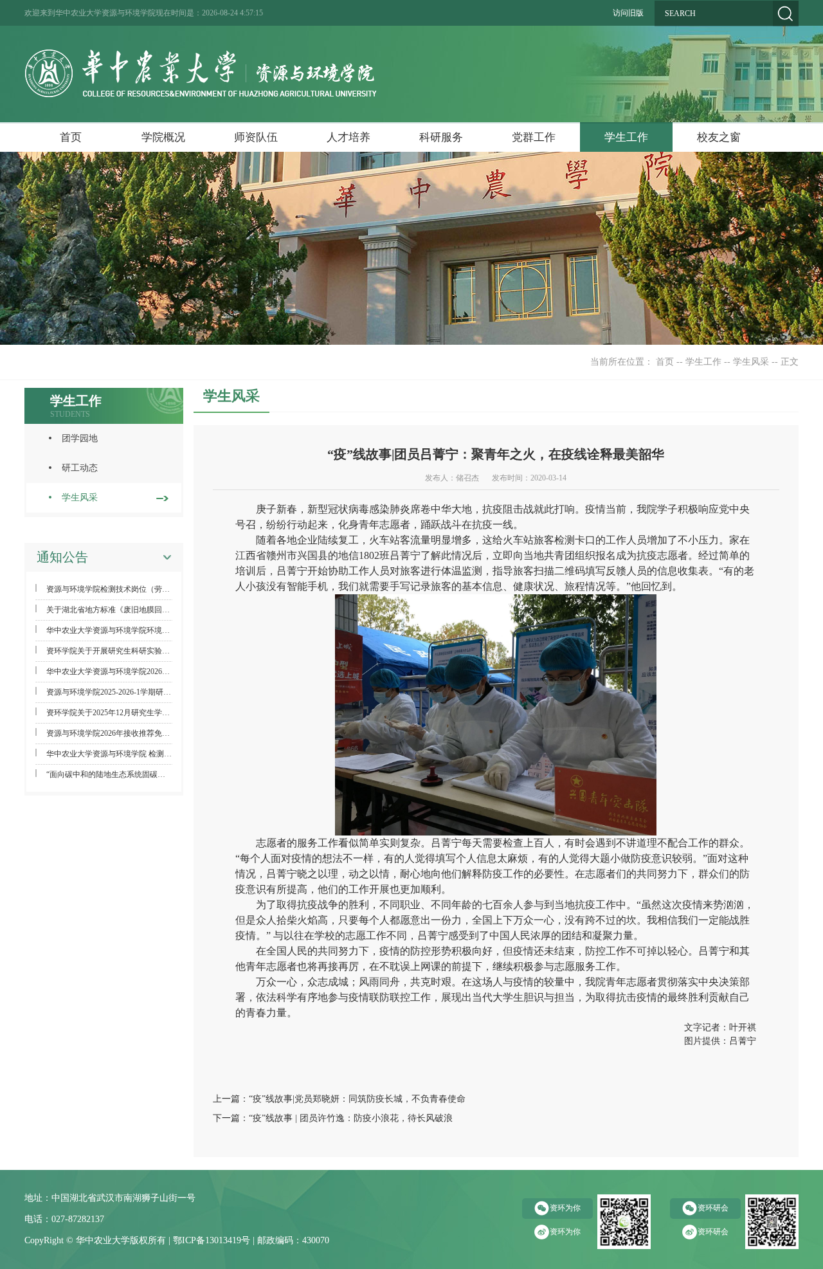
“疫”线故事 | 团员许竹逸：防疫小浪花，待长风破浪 (351, 1118)
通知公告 (62, 557)
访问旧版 (628, 12)
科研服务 (441, 137)
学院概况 (163, 137)
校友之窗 (719, 137)
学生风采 (751, 362)
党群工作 (534, 137)
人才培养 (348, 137)
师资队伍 (256, 137)
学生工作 (626, 137)
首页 (71, 137)
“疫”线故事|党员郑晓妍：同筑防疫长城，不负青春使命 (357, 1099)
